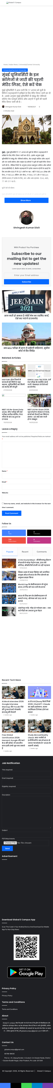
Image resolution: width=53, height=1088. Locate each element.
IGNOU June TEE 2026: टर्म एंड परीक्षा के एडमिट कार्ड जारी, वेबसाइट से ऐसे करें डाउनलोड (39, 383)
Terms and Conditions (9, 1009)
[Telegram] (37, 1085)
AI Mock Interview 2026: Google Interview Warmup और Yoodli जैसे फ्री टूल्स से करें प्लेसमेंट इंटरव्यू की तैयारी (13, 706)
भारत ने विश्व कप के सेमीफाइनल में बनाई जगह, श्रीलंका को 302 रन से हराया (32, 598)
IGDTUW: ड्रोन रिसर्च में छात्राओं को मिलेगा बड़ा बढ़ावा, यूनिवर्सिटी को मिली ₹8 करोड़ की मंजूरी (13, 383)
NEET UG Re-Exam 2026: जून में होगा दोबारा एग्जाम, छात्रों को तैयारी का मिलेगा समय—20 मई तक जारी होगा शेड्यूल (39, 414)
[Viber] (47, 1085)
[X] (21, 232)
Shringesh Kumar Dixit (13, 107)
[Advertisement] (26, 34)
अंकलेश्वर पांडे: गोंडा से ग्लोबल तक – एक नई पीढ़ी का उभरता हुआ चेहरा (34, 609)
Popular (9, 551)
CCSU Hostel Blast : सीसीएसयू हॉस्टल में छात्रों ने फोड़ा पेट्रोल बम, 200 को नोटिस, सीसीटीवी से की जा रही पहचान (34, 563)
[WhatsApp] (26, 1085)
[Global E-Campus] (13, 3)
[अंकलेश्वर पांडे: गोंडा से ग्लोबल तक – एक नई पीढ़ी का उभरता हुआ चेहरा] (9, 611)
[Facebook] (18, 232)
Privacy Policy (7, 996)
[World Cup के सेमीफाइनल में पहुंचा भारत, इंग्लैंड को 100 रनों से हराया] (9, 588)
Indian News (13, 64)
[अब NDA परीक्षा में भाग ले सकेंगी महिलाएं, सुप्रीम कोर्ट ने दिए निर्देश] (26, 334)
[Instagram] (31, 232)
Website (5, 493)
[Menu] (3, 4)
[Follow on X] (22, 107)
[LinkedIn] (24, 232)
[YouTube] (28, 232)
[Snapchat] (34, 232)
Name (5, 471)
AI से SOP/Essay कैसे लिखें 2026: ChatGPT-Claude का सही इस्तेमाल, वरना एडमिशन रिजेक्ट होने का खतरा (39, 706)
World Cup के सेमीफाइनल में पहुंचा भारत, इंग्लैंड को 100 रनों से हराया (33, 585)
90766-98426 (9, 1054)
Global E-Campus (44, 1071)
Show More (26, 200)
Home (5, 64)
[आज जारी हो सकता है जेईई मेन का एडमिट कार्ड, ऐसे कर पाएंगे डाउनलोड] (26, 301)
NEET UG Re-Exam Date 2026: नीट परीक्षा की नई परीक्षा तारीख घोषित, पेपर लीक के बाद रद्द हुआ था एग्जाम (12, 414)
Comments (42, 551)
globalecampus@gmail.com (14, 1049)
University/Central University (29, 64)
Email (4, 482)
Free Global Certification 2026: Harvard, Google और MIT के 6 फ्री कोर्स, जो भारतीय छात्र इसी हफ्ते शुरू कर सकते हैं (13, 742)
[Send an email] (23, 107)
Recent (25, 551)
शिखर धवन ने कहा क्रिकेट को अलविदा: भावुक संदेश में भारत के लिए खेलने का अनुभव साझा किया (34, 575)
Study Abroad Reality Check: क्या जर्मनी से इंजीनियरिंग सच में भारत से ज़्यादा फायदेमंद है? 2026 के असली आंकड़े (39, 740)
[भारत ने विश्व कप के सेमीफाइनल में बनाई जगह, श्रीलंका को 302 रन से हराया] (9, 599)
